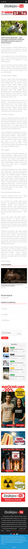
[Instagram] (5, 2)
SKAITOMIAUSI (14, 344)
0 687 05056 (13, 530)
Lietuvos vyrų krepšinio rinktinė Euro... (16, 370)
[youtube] (3, 2)
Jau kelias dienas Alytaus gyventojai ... (17, 356)
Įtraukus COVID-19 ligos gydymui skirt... (16, 363)
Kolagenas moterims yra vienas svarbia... (16, 350)
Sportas (12, 368)
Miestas (12, 354)
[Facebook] (1, 2)
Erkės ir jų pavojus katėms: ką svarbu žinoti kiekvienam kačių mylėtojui (12, 285)
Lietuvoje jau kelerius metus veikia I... (17, 377)
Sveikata (12, 347)
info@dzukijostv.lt (22, 530)
